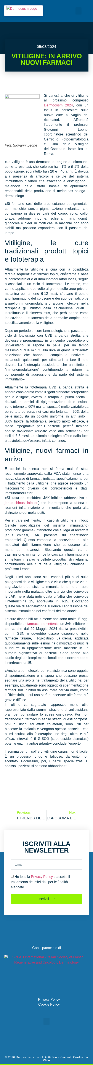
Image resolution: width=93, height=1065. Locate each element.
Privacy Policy (42, 876)
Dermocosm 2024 (58, 105)
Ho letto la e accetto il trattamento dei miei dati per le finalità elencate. (40, 882)
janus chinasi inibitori (21, 503)
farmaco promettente (43, 624)
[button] (78, 11)
